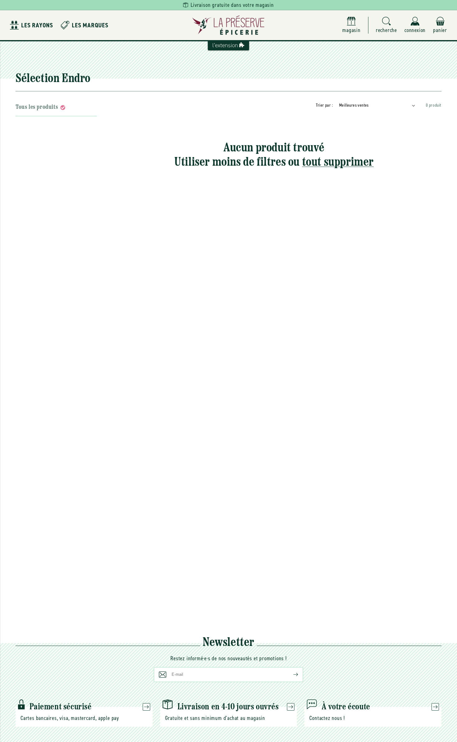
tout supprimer (338, 162)
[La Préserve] (228, 25)
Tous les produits (37, 107)
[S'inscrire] (290, 674)
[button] (386, 25)
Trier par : (324, 105)
